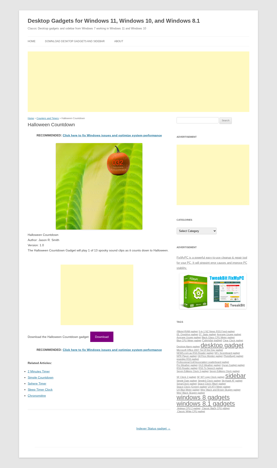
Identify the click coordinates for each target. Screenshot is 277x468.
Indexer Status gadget (153, 428)
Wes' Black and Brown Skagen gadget (220, 389)
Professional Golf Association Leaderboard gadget (203, 362)
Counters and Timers (48, 118)
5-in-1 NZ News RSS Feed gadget (217, 331)
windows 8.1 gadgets (206, 403)
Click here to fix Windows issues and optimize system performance (112, 135)
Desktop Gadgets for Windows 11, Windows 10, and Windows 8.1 (114, 21)
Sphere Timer (37, 383)
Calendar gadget (212, 340)
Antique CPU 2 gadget (188, 408)
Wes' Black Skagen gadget (191, 392)
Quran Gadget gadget (233, 365)
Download (102, 337)
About (118, 41)
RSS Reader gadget (187, 368)
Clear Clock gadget (233, 340)
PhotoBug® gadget (233, 356)
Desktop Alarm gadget (188, 346)
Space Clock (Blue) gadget (212, 383)
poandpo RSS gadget (188, 359)
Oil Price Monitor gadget (210, 356)
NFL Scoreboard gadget (227, 353)
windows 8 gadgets (203, 397)
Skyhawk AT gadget (232, 380)
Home (31, 41)
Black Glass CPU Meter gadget (218, 337)
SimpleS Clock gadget (209, 380)
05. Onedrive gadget (187, 334)
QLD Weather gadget (209, 365)
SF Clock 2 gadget (186, 377)
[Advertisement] (138, 81)
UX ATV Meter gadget (219, 386)
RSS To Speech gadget (210, 368)
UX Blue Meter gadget (188, 389)
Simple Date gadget (187, 380)
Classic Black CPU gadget (215, 408)
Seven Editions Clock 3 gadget (193, 371)
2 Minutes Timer (39, 371)
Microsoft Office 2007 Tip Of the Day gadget (200, 350)
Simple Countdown (40, 377)
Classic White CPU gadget (191, 411)
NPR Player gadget (187, 356)
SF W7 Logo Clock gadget (210, 377)
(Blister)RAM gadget (187, 331)
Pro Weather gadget (187, 365)
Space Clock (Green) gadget (192, 386)
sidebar (235, 375)
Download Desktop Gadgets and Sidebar (75, 41)
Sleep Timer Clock (40, 389)
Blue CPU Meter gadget (189, 340)
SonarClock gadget (187, 383)
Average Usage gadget (229, 334)
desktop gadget (222, 345)
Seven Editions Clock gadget (224, 371)
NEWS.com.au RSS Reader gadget (195, 353)
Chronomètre (37, 395)
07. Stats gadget (207, 334)
